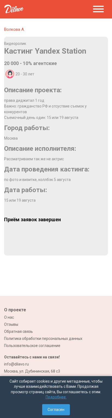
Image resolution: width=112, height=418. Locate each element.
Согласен (56, 409)
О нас (9, 317)
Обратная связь (18, 331)
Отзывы (11, 324)
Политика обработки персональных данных (43, 338)
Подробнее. (56, 397)
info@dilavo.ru (16, 364)
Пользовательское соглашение (32, 345)
